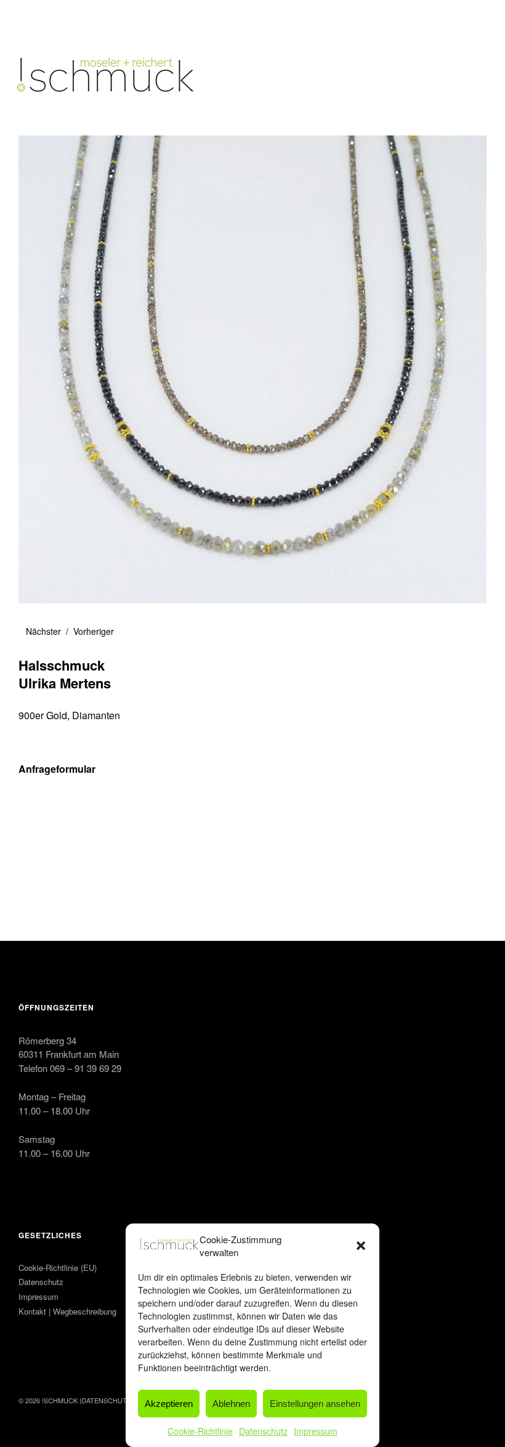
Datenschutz (263, 1431)
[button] (361, 1245)
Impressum (315, 1431)
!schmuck (60, 1400)
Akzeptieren (169, 1403)
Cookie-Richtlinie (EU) (57, 1267)
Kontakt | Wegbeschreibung (67, 1311)
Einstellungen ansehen (315, 1403)
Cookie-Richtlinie (200, 1431)
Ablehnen (231, 1403)
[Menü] (33, 17)
